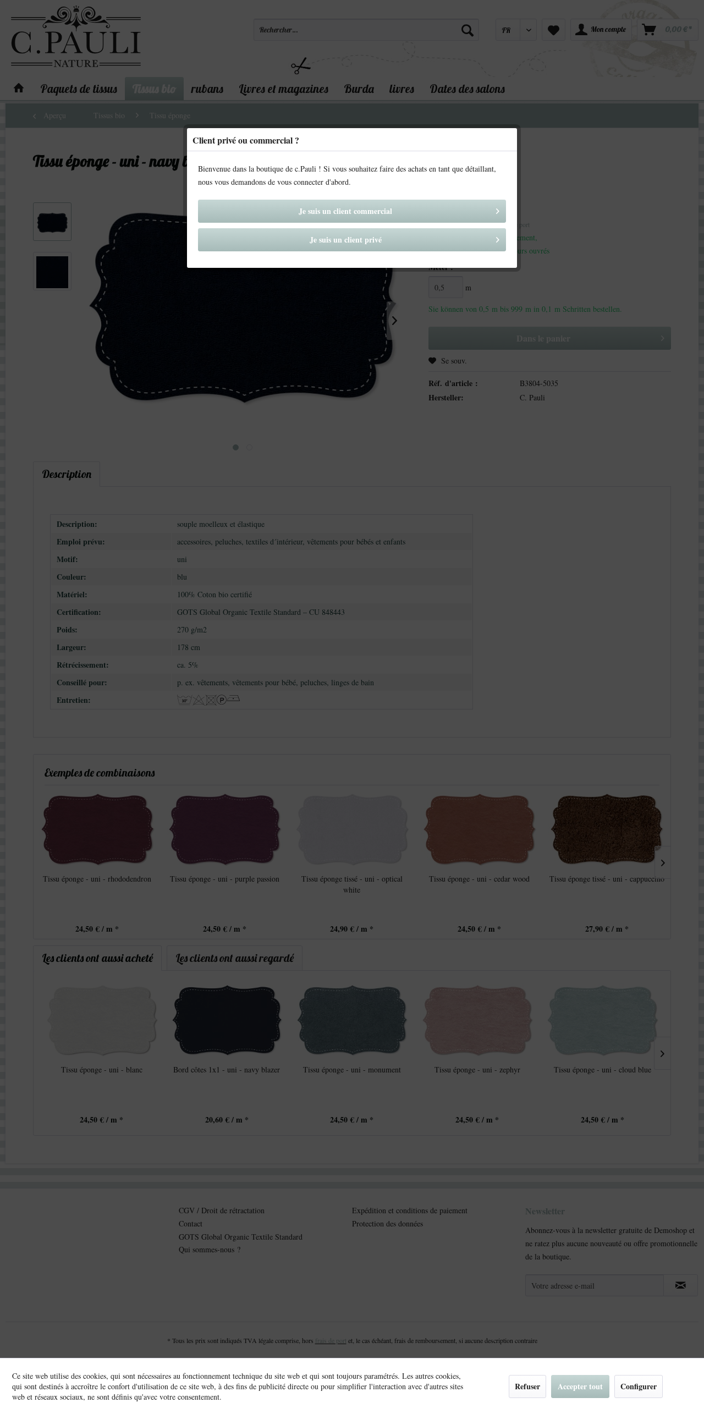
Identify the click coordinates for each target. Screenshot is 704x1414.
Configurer (638, 1386)
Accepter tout (580, 1386)
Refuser (527, 1386)
